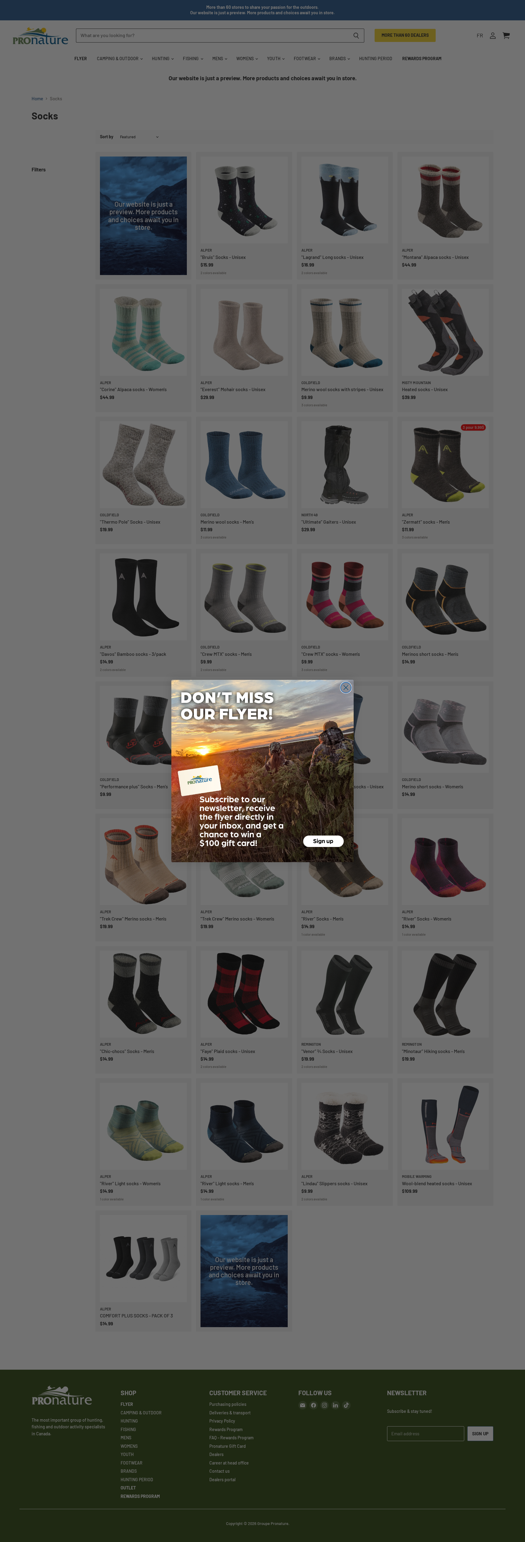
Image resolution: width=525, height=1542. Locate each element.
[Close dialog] (346, 687)
